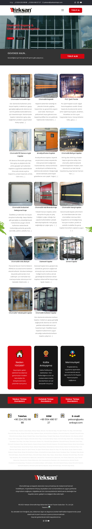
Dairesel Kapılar (46, 261)
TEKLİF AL (75, 10)
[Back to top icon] (81, 524)
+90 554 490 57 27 (48, 419)
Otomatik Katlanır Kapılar (46, 313)
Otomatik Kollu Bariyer (20, 261)
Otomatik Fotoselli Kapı (20, 99)
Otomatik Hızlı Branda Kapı (46, 207)
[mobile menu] (63, 10)
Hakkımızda (10, 38)
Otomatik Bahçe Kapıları (71, 153)
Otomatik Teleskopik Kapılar (20, 313)
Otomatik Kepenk (46, 99)
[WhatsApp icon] (75, 2)
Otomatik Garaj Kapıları (71, 207)
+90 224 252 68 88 (22, 419)
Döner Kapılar (71, 261)
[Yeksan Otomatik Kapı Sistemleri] (21, 10)
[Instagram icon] (78, 2)
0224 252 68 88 (21, 2)
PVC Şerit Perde (71, 99)
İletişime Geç (20, 38)
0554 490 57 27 (35, 2)
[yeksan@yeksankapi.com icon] (81, 2)
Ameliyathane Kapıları (46, 153)
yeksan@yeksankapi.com (53, 2)
